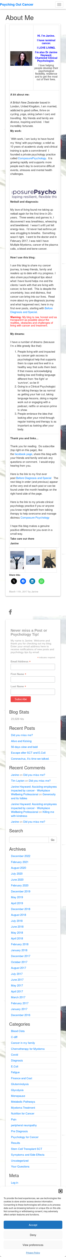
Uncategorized (19, 1160)
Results (15, 1143)
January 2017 (19, 1009)
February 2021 (19, 862)
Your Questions (20, 1166)
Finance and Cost (21, 1078)
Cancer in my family (23, 1043)
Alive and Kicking (21, 741)
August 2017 (18, 968)
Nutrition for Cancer (22, 1113)
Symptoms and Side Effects (28, 1154)
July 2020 (17, 873)
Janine (15, 775)
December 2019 (20, 891)
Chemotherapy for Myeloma (28, 1049)
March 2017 (18, 997)
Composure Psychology (35, 517)
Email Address (21, 661)
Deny (33, 1235)
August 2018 (18, 915)
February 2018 (19, 944)
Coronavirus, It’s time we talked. (30, 758)
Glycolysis (17, 1090)
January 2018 (19, 950)
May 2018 (17, 932)
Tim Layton (17, 780)
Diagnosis (17, 1060)
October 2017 (19, 962)
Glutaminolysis (20, 1084)
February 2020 (19, 885)
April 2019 (17, 903)
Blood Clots (18, 1031)
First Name (18, 674)
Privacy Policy (33, 1252)
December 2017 (20, 956)
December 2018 (20, 909)
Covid (14, 1054)
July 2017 (17, 974)
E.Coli (14, 1066)
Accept (33, 1225)
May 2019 (17, 897)
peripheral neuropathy (24, 1125)
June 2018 (17, 926)
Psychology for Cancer (24, 1137)
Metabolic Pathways (23, 1101)
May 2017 (17, 985)
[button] (60, 1191)
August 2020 (18, 868)
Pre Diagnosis (19, 1131)
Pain (13, 1119)
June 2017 (17, 979)
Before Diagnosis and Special (31, 310)
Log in (14, 1182)
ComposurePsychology (32, 158)
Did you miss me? (22, 735)
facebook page (23, 454)
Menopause (18, 1096)
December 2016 (20, 1015)
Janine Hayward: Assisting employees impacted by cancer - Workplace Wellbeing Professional (34, 790)
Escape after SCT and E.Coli (28, 752)
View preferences (33, 1245)
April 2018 (17, 938)
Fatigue (15, 1072)
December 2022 (20, 856)
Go (52, 840)
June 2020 (17, 879)
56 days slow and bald (24, 747)
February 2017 (19, 1003)
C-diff (14, 1037)
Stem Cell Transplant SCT (26, 1149)
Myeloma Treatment (23, 1107)
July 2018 (17, 921)
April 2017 (17, 991)
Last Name (18, 686)
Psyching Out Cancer (16, 4)
